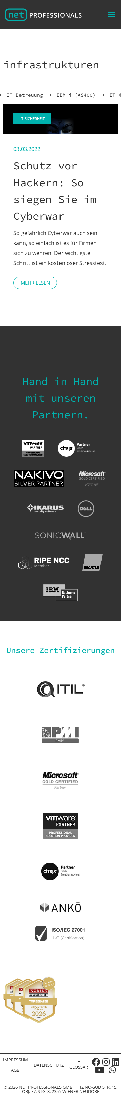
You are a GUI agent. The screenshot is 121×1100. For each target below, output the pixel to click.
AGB (15, 1070)
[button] (111, 14)
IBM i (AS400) (76, 95)
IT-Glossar (78, 1065)
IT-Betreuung (25, 95)
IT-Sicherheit (32, 118)
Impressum (15, 1060)
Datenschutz (49, 1065)
